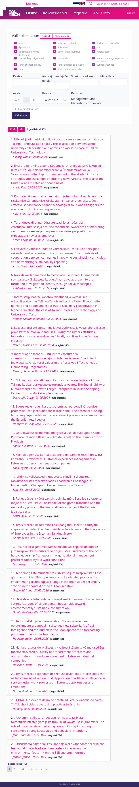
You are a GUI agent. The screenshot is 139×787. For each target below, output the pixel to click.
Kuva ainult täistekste (28, 109)
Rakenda (21, 115)
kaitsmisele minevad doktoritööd (28, 53)
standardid (63, 58)
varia (21, 69)
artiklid (21, 43)
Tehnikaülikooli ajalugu (29, 64)
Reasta (46, 93)
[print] (21, 129)
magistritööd (103, 51)
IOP (98, 47)
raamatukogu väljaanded (31, 58)
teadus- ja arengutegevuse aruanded (110, 60)
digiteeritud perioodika (108, 43)
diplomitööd (24, 47)
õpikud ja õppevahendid (69, 69)
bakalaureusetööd (67, 43)
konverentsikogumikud (69, 51)
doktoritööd (63, 47)
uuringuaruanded (105, 64)
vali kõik (46, 36)
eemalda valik (62, 36)
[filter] (12, 129)
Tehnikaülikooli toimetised (71, 64)
